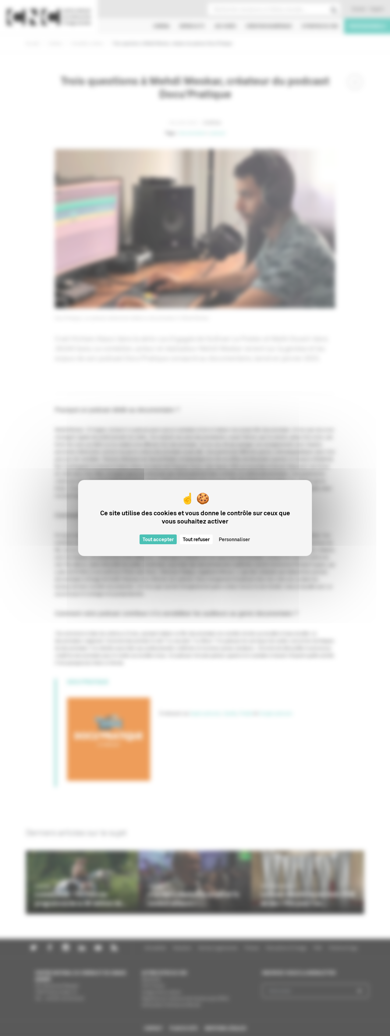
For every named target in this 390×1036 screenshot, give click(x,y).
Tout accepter (158, 539)
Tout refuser (196, 539)
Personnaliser (234, 539)
